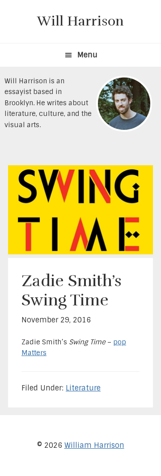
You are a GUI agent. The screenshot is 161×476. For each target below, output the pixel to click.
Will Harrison (80, 21)
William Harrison (94, 445)
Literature (83, 388)
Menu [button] (87, 55)
